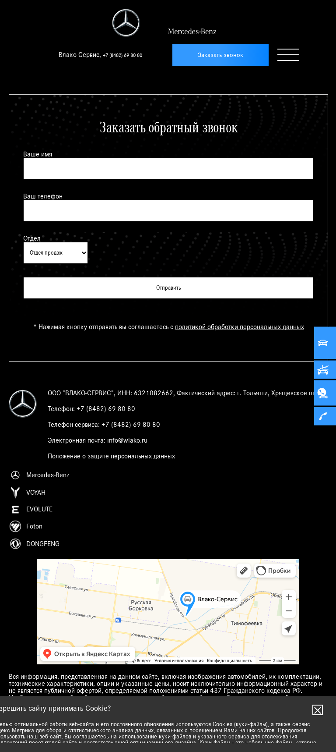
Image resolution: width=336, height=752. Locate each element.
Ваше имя (37, 154)
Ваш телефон (43, 196)
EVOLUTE (39, 509)
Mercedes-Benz (47, 475)
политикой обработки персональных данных (239, 326)
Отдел (32, 238)
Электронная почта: (97, 440)
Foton (34, 526)
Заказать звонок (220, 55)
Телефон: (91, 408)
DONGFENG (43, 543)
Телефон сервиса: (104, 424)
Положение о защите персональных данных (111, 456)
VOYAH (36, 492)
